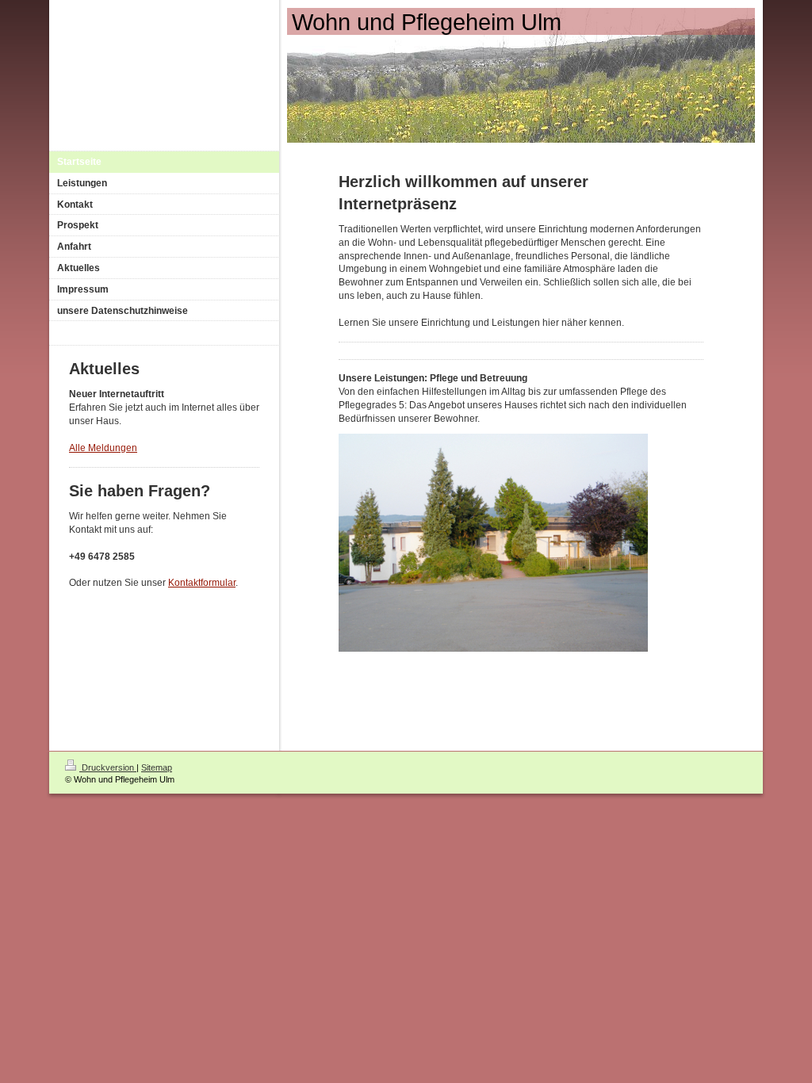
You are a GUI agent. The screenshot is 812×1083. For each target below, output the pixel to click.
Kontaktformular (202, 582)
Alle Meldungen (103, 447)
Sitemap (156, 767)
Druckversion (107, 767)
